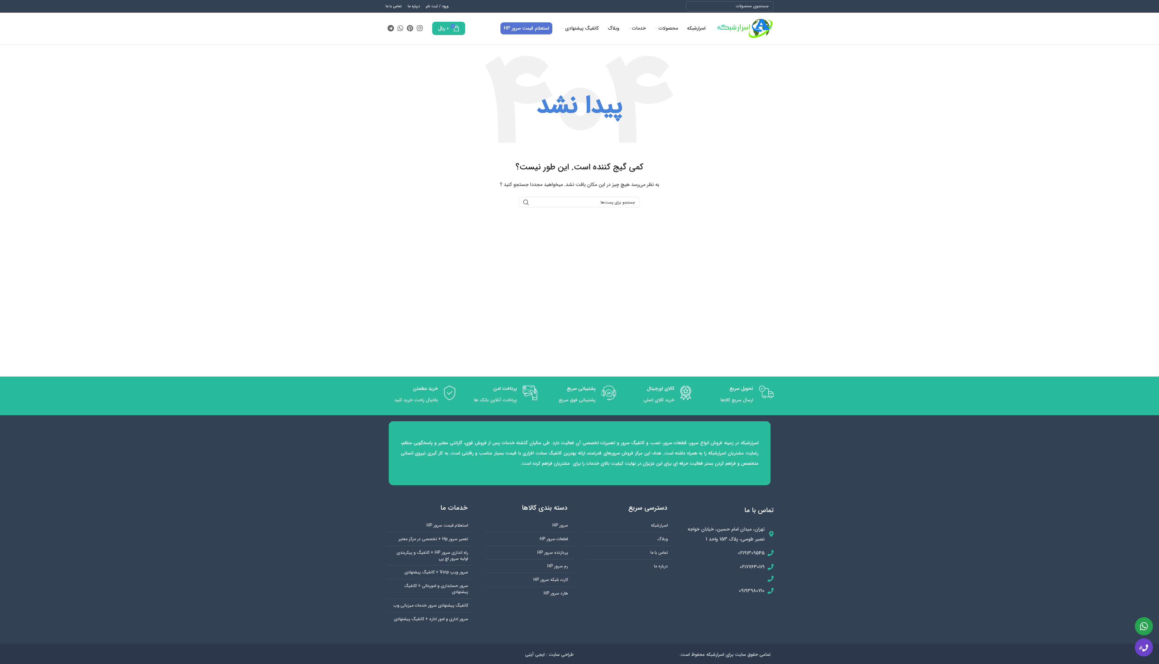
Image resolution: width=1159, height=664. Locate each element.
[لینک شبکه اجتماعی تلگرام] (391, 28)
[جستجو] (693, 6)
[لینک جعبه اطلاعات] (737, 396)
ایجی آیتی (534, 654)
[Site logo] (745, 28)
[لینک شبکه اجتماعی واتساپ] (400, 28)
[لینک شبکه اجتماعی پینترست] (410, 28)
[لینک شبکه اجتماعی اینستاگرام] (419, 28)
